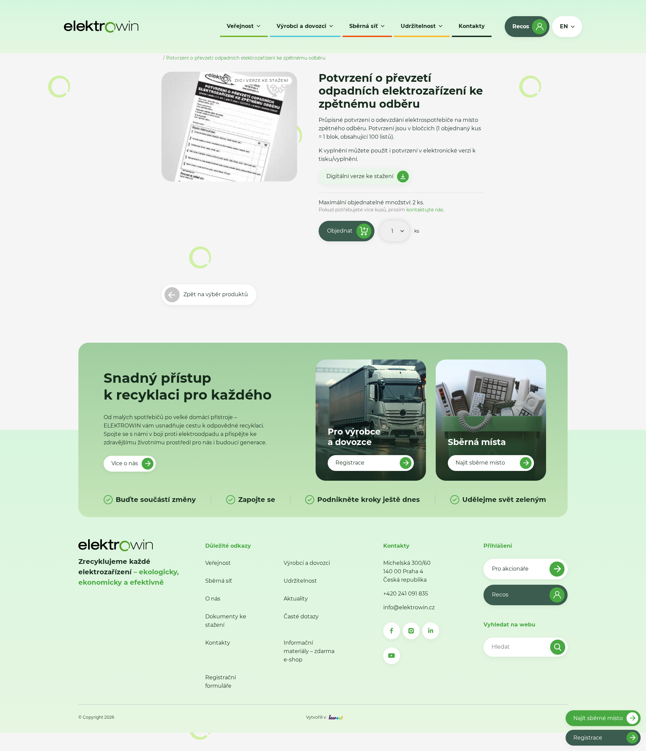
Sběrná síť (218, 581)
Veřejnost (218, 563)
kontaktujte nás (424, 210)
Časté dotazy (301, 616)
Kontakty (217, 643)
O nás (212, 598)
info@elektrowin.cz (409, 607)
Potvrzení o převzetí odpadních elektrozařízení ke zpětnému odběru (245, 58)
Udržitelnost (300, 581)
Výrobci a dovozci (307, 563)
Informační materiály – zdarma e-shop (309, 651)
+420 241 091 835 (405, 593)
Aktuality (296, 598)
